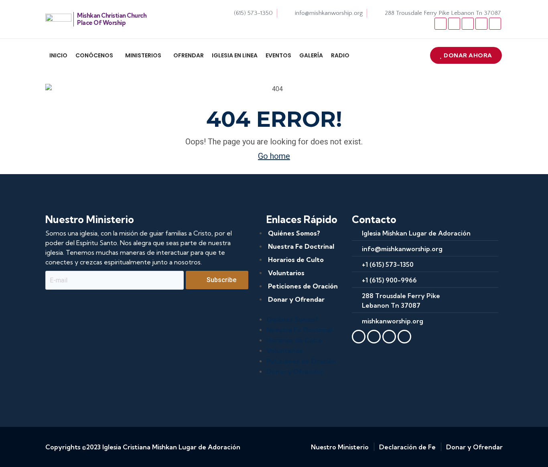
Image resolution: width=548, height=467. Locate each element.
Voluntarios (286, 273)
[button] (96, 55)
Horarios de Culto (296, 260)
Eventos (278, 55)
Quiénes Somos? (294, 233)
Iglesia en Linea (235, 55)
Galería (311, 55)
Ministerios (143, 55)
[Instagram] (481, 24)
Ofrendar (188, 55)
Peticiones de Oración (303, 286)
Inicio (58, 55)
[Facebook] (440, 24)
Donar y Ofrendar (296, 299)
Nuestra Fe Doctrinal (301, 246)
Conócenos (94, 55)
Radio (340, 55)
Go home (274, 156)
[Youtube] (468, 24)
